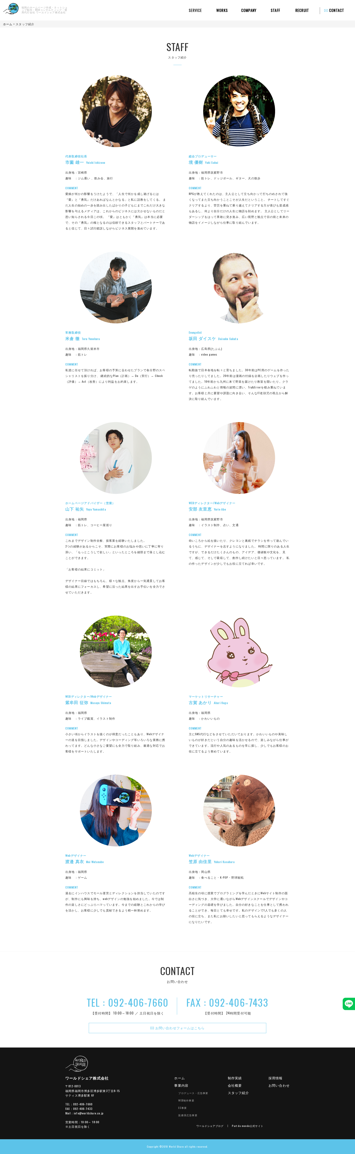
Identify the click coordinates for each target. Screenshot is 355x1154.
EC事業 (182, 1107)
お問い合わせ (279, 1085)
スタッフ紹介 (238, 1092)
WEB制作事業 (186, 1100)
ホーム (179, 1077)
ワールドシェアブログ (210, 1126)
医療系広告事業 (187, 1115)
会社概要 (235, 1085)
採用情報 (276, 1077)
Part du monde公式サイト (247, 1126)
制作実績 (235, 1077)
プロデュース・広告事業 (193, 1093)
